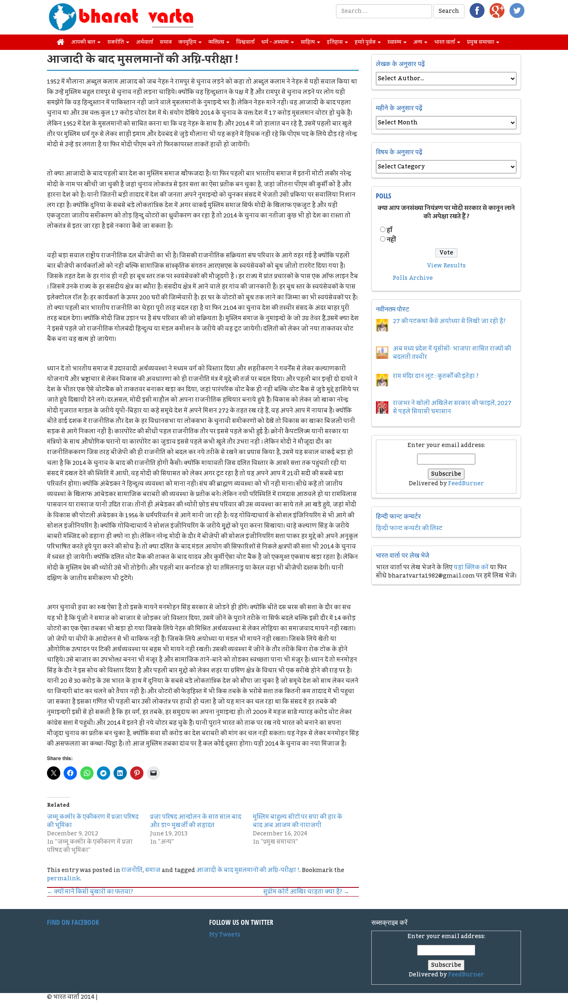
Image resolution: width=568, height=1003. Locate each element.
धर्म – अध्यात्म (275, 42)
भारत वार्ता (445, 42)
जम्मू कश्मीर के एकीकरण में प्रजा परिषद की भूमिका (92, 821)
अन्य (418, 42)
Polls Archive (413, 278)
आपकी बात (83, 42)
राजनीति (116, 42)
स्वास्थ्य (395, 42)
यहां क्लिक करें (471, 567)
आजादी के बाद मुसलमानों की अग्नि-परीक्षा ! (247, 870)
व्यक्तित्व (216, 42)
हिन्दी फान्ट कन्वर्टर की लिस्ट (409, 528)
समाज (166, 42)
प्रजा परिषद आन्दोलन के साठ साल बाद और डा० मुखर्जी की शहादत (195, 821)
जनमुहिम (188, 42)
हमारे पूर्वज (366, 42)
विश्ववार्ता (245, 42)
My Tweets (224, 935)
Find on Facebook (73, 922)
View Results (446, 266)
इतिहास (335, 42)
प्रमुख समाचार (481, 42)
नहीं (391, 240)
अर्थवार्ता (144, 42)
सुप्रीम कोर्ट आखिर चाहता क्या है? (306, 892)
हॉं (389, 230)
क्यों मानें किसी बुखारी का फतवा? (90, 892)
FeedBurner (466, 483)
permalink (63, 878)
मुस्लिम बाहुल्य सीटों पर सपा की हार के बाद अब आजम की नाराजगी (297, 821)
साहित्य (308, 42)
